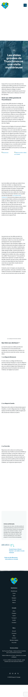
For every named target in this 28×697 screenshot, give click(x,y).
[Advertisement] (14, 24)
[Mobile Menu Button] (25, 5)
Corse (14, 50)
